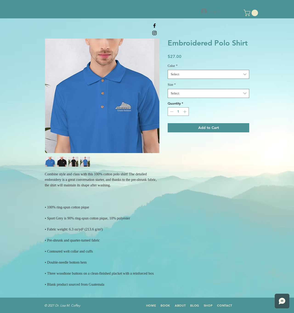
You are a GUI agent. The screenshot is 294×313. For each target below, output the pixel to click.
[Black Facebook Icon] (154, 25)
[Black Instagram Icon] (154, 33)
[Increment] (185, 112)
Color (173, 66)
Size (172, 84)
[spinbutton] (178, 112)
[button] (252, 13)
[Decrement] (171, 112)
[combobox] (208, 74)
